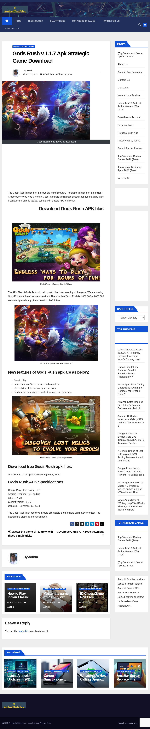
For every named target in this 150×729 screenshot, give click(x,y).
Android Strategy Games (23, 46)
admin (29, 70)
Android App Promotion (130, 72)
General (11, 671)
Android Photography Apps (56, 671)
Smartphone (57, 21)
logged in (23, 631)
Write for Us (112, 21)
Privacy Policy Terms (129, 140)
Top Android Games (84, 21)
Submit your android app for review (133, 723)
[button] (139, 24)
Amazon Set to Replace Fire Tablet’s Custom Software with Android (130, 405)
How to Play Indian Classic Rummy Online (18, 597)
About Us (123, 64)
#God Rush (49, 74)
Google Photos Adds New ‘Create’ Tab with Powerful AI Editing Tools (131, 471)
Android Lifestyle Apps (91, 671)
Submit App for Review (130, 148)
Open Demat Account (129, 117)
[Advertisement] (56, 168)
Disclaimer (123, 87)
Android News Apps (125, 671)
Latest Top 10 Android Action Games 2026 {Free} (129, 106)
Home (18, 21)
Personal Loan (125, 125)
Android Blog (45, 723)
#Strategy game (64, 74)
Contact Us (12, 28)
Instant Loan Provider (129, 95)
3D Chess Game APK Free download (91, 597)
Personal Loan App (128, 133)
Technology (35, 21)
